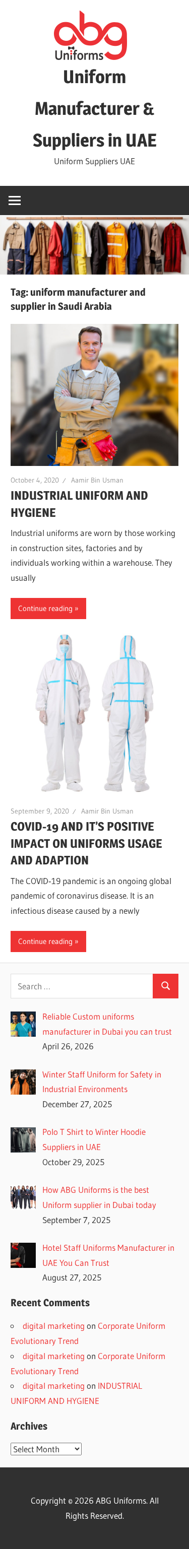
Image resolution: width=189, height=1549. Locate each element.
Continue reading (45, 608)
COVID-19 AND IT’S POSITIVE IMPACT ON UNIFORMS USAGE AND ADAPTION (86, 843)
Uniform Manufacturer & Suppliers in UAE (95, 108)
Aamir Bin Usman (97, 480)
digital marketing (54, 1325)
